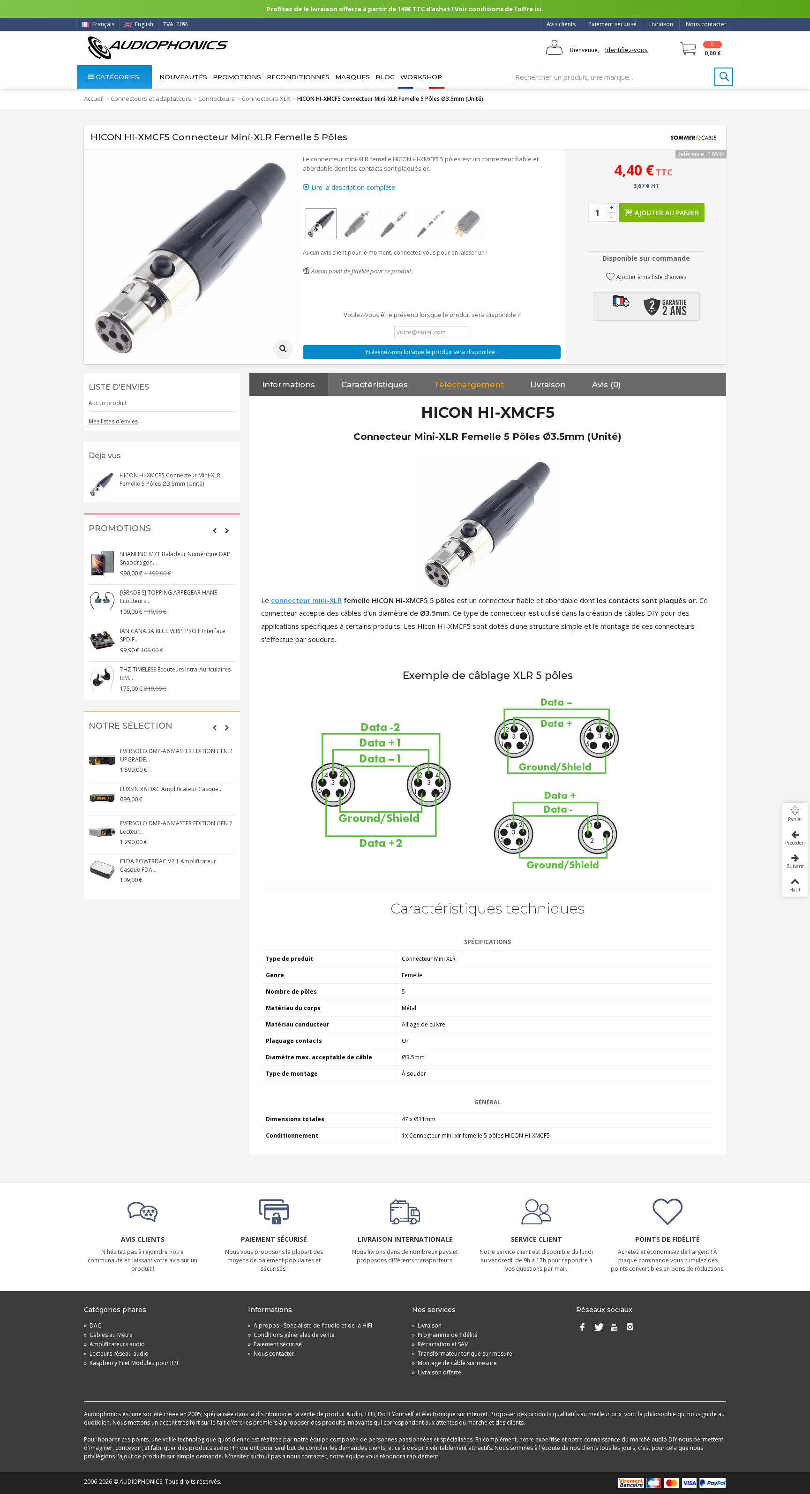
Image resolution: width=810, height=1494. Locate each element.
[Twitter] (598, 1327)
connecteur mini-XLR (306, 600)
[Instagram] (630, 1327)
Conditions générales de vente (291, 1335)
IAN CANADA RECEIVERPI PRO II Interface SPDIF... (172, 635)
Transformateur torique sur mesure (462, 1354)
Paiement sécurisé (612, 24)
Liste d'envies (119, 387)
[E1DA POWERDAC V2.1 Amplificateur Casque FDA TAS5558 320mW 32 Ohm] (102, 870)
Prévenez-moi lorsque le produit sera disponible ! (432, 352)
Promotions (237, 77)
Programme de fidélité (445, 1335)
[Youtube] (614, 1327)
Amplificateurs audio (114, 1344)
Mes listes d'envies (113, 421)
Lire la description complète (352, 187)
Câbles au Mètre (108, 1335)
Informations (288, 384)
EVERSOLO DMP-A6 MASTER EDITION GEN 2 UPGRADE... (176, 755)
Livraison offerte (436, 1372)
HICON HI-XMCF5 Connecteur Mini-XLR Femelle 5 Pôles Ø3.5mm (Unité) (170, 479)
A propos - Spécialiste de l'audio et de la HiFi (310, 1325)
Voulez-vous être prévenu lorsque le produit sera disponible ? (432, 314)
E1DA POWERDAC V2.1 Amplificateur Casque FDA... (168, 865)
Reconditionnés (298, 77)
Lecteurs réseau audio (116, 1354)
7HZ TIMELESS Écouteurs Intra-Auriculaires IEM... (175, 673)
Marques (352, 77)
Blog (385, 77)
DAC (92, 1325)
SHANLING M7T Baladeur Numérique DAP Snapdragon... (175, 558)
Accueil (94, 98)
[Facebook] (582, 1327)
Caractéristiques (374, 384)
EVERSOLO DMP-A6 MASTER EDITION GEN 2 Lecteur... (176, 827)
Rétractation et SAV (440, 1344)
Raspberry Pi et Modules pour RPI (131, 1363)
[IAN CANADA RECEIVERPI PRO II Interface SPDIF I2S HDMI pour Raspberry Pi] (102, 640)
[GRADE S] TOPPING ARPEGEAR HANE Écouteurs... (168, 597)
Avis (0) (606, 384)
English (143, 24)
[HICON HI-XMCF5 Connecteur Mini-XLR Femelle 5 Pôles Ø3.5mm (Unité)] (321, 223)
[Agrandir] (283, 349)
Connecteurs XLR (266, 98)
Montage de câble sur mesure (454, 1363)
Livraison (661, 24)
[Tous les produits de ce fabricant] (693, 137)
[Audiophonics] (157, 47)
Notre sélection (130, 726)
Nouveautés (183, 77)
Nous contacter (706, 24)
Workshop (421, 77)
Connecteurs (216, 98)
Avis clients (561, 24)
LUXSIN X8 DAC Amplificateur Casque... (171, 789)
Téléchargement (469, 384)
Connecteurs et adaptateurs (151, 98)
